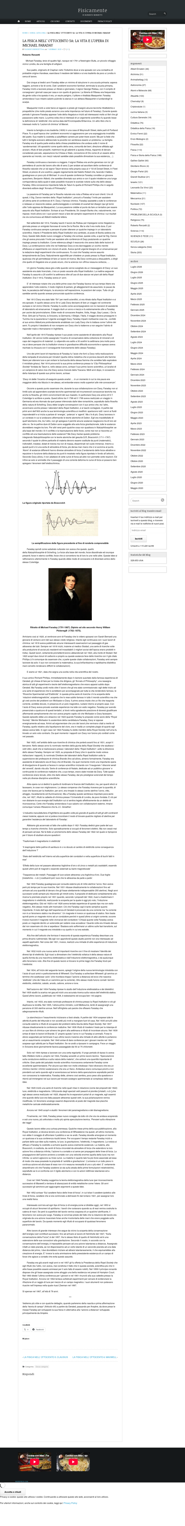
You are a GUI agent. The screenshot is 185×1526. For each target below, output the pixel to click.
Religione (135, 219)
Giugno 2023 (137, 412)
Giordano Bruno (138, 165)
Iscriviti (138, 538)
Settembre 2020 (138, 466)
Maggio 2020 (137, 488)
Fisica (133, 149)
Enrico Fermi (137, 133)
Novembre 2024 (138, 320)
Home (28, 21)
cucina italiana (138, 112)
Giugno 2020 (137, 482)
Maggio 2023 (137, 417)
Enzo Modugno (138, 139)
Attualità (134, 95)
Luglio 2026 (136, 266)
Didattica (135, 122)
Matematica (136, 192)
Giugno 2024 (137, 347)
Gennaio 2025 (137, 309)
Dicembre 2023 (138, 380)
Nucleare (135, 203)
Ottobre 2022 (137, 455)
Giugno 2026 (137, 272)
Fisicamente (92, 10)
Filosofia (135, 144)
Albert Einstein (138, 68)
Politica (134, 209)
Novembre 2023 (138, 385)
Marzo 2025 (136, 299)
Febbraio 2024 (138, 369)
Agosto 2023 (137, 401)
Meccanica (136, 198)
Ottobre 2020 (137, 461)
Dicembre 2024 (138, 315)
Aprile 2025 (136, 293)
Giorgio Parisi (137, 171)
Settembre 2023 (138, 396)
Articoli (41, 21)
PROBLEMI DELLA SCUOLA (145, 214)
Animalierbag (137, 79)
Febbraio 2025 (138, 304)
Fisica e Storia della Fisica (143, 155)
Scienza (134, 230)
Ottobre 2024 (137, 326)
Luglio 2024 (136, 342)
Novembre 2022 (138, 450)
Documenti (86, 21)
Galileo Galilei (137, 160)
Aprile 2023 (136, 423)
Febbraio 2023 (138, 434)
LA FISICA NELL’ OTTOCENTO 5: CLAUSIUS (46, 1357)
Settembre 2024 (138, 331)
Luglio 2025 (136, 277)
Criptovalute (136, 106)
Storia (133, 252)
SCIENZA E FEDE (140, 236)
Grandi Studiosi (138, 176)
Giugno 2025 (137, 282)
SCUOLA (135, 241)
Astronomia (136, 85)
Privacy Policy (105, 21)
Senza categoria (38, 33)
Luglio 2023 (136, 407)
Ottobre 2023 (137, 390)
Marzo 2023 (136, 428)
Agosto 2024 (137, 336)
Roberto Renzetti (139, 225)
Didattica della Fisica (141, 128)
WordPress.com (21, 1481)
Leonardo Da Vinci (140, 187)
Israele (134, 182)
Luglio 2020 (136, 477)
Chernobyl (136, 101)
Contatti (70, 21)
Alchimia (135, 74)
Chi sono (55, 21)
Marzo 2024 (136, 363)
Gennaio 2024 (137, 374)
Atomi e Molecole (139, 90)
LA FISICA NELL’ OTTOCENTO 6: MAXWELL (95, 1357)
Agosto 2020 (137, 471)
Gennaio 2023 (137, 439)
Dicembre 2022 (138, 444)
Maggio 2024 (137, 353)
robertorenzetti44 (34, 49)
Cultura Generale (139, 117)
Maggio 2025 (137, 288)
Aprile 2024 (136, 358)
